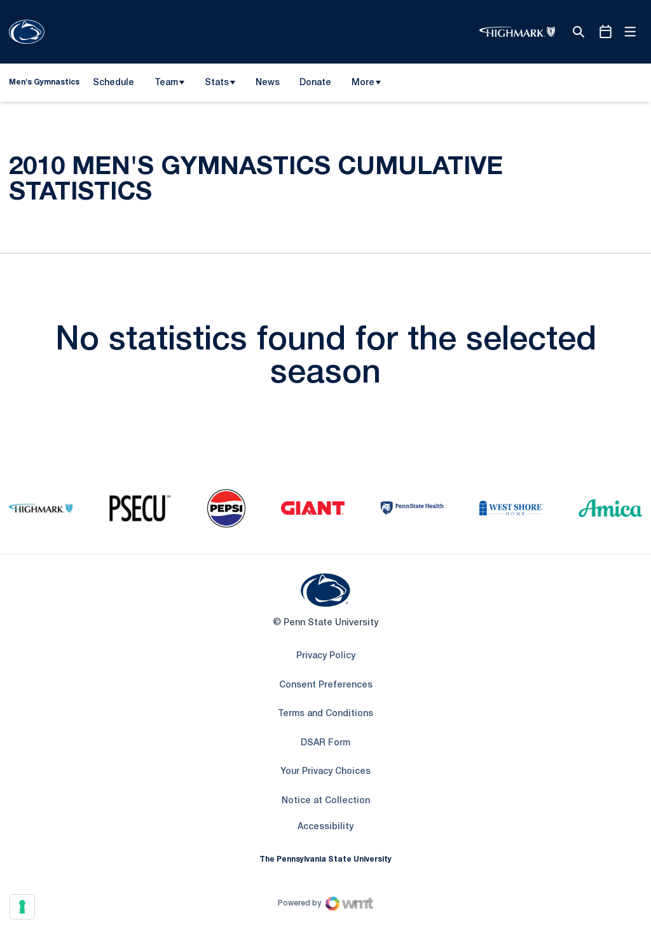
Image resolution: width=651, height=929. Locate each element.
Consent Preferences (326, 685)
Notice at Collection (326, 801)
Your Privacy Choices (325, 772)
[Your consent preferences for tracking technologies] (22, 907)
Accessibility (325, 826)
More (363, 83)
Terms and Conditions (325, 714)
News (268, 83)
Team (166, 83)
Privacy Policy (325, 656)
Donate (315, 85)
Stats (217, 83)
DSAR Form (325, 743)
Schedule (113, 83)
